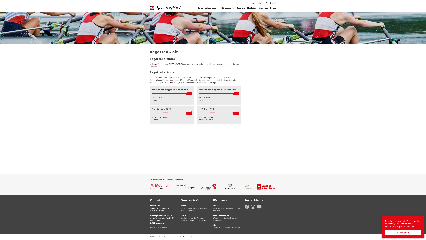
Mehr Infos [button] (410, 226)
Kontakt (254, 3)
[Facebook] (247, 207)
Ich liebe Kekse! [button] (403, 232)
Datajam (193, 237)
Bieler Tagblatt (176, 82)
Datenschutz (177, 237)
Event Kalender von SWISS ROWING (167, 64)
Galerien (269, 3)
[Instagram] (253, 207)
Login (261, 3)
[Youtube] (259, 207)
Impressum (168, 237)
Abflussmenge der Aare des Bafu (192, 219)
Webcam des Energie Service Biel (226, 227)
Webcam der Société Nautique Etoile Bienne (225, 219)
